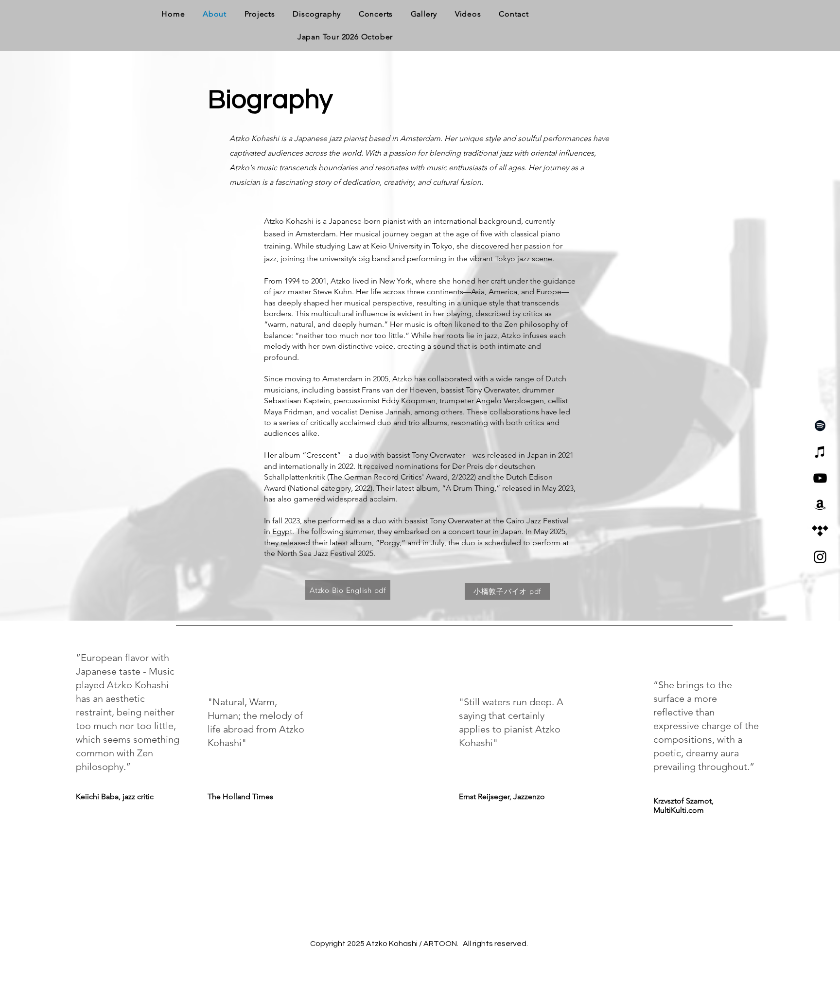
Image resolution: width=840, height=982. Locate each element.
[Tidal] (820, 530)
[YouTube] (820, 478)
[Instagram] (820, 557)
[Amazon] (820, 504)
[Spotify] (820, 425)
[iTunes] (820, 452)
